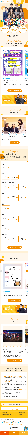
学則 (9, 412)
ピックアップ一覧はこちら (14, 360)
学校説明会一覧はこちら (14, 90)
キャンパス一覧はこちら (14, 247)
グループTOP (5, 404)
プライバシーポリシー (13, 414)
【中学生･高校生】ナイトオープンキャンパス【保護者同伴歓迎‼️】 (13, 85)
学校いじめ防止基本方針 (5, 414)
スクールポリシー (15, 412)
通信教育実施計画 (22, 412)
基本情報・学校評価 (4, 412)
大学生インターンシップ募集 (5, 415)
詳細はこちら (14, 142)
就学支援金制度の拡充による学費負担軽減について (15, 36)
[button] (27, 58)
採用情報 (20, 414)
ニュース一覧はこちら (13, 300)
